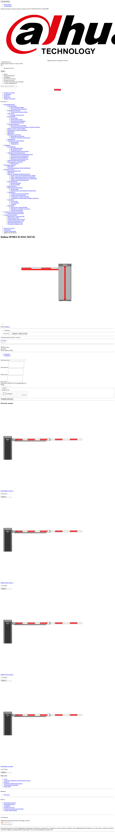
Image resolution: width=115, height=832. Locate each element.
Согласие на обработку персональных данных (17, 780)
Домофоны (7, 145)
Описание (7, 354)
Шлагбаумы (7, 230)
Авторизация (8, 6)
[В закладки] (3, 342)
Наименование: (5, 360)
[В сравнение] (4, 342)
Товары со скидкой (9, 98)
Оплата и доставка (9, 92)
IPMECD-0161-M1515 (7, 582)
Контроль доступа (9, 169)
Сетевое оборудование (10, 215)
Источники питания (10, 165)
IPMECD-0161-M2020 (7, 674)
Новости (6, 782)
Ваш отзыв (4, 381)
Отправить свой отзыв (7, 399)
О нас (5, 779)
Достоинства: (4, 367)
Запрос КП (57, 89)
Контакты (7, 95)
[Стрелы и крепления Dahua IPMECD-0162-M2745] (46, 324)
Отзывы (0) (7, 355)
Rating (2, 384)
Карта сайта (7, 786)
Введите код (5, 390)
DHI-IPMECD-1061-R (7, 491)
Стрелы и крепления (10, 231)
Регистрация (7, 4)
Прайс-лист (7, 97)
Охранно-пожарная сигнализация (13, 212)
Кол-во (6, 333)
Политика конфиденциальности (13, 783)
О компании (7, 94)
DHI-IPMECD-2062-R (7, 766)
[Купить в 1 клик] (7, 772)
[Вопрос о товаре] (1, 342)
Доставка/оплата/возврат (11, 785)
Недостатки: (4, 374)
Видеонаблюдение (9, 104)
